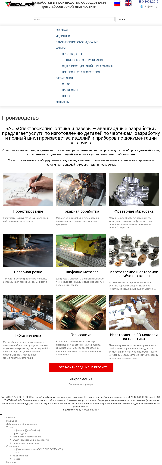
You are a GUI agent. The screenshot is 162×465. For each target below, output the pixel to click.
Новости (68, 96)
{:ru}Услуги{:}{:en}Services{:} (27, 430)
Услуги (61, 48)
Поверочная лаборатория (81, 72)
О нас (66, 84)
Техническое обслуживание (83, 60)
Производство (72, 54)
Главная (62, 30)
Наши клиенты (72, 90)
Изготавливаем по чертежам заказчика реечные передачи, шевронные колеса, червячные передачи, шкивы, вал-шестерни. (132, 285)
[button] (81, 367)
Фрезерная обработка (134, 211)
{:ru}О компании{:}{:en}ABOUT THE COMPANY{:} (38, 449)
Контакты (62, 102)
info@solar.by (150, 6)
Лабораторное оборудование (77, 42)
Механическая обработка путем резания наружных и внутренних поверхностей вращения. (77, 221)
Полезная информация (81, 384)
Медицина (63, 36)
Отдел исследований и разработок (87, 66)
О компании (64, 78)
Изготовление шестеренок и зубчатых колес (134, 274)
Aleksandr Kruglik (90, 409)
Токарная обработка (81, 211)
